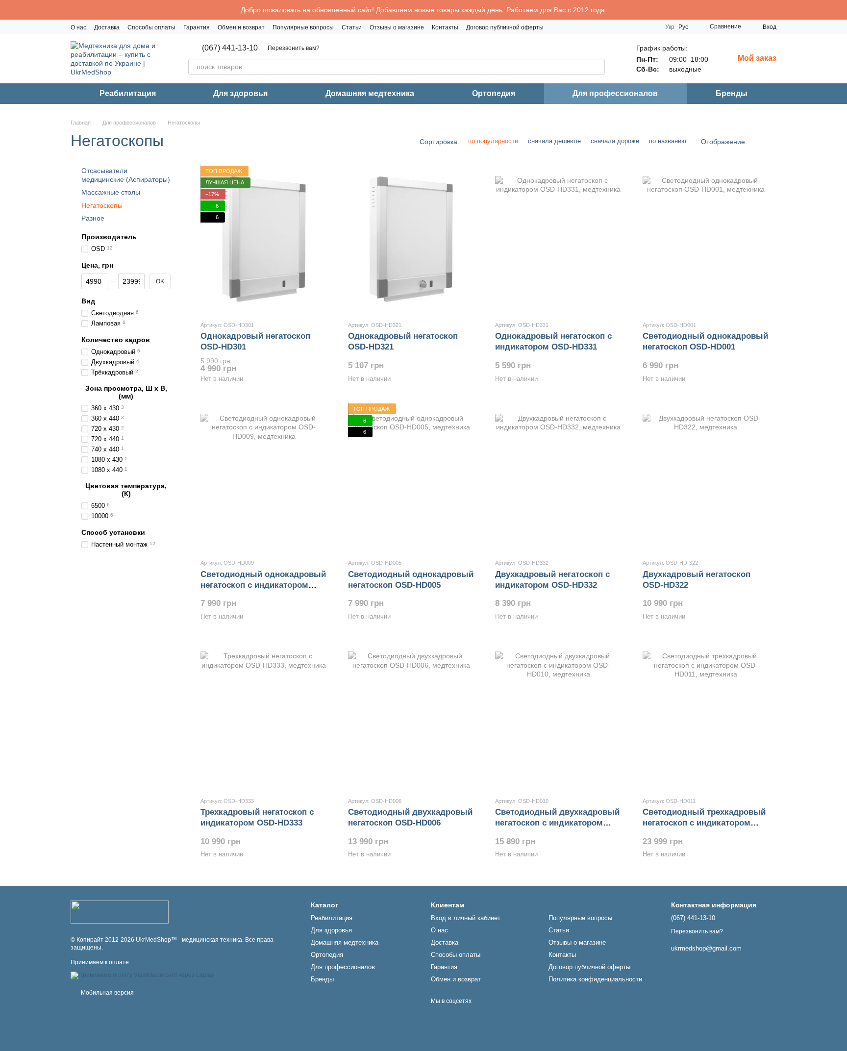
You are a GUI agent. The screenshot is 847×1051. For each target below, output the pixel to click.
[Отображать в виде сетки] (757, 141)
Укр (669, 27)
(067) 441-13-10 (230, 48)
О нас (78, 27)
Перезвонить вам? (294, 48)
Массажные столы (110, 193)
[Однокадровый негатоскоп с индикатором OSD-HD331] (558, 239)
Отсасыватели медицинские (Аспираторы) (125, 175)
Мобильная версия (106, 992)
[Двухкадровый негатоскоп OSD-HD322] (706, 477)
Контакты (445, 27)
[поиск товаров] (597, 67)
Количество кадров (115, 340)
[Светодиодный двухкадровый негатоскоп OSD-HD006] (411, 715)
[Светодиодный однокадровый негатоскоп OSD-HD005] (411, 477)
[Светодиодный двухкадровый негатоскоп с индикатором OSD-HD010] (558, 715)
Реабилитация (128, 93)
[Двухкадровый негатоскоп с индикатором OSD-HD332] (558, 477)
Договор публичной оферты (505, 27)
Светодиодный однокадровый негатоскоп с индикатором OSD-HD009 (263, 585)
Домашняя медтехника (369, 93)
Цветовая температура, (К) (126, 490)
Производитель (109, 237)
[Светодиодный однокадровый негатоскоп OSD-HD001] (706, 239)
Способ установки (113, 532)
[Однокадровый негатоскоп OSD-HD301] (263, 239)
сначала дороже (615, 141)
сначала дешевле (554, 141)
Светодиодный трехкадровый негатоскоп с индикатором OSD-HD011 (704, 822)
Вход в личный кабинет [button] (465, 918)
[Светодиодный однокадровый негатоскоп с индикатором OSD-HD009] (263, 477)
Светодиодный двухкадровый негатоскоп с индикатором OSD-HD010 (557, 822)
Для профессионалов (615, 93)
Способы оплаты (151, 27)
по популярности (493, 141)
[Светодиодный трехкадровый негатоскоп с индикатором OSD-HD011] (706, 715)
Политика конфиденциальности (595, 979)
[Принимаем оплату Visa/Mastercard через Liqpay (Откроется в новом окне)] (142, 975)
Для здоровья (240, 93)
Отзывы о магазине (397, 27)
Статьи (352, 27)
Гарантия (196, 27)
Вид (88, 301)
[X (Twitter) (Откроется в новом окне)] (649, 27)
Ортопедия (493, 93)
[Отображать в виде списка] (770, 141)
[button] (839, 10)
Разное (92, 218)
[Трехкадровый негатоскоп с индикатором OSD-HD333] (263, 715)
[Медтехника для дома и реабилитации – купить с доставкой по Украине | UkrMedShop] (120, 911)
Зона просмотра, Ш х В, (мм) (126, 392)
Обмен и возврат (241, 27)
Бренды (731, 93)
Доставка (107, 27)
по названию (667, 141)
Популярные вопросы (303, 27)
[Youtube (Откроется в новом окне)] (638, 27)
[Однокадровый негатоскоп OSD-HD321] (411, 239)
